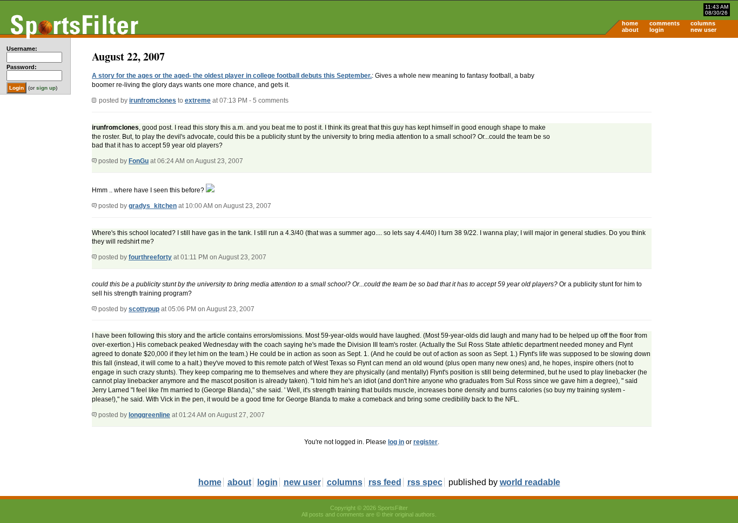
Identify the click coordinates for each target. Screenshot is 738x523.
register (425, 442)
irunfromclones (152, 100)
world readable (530, 482)
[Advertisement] (646, 122)
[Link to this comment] (94, 161)
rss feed (384, 482)
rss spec (424, 482)
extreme (198, 100)
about (630, 29)
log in (396, 442)
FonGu (139, 161)
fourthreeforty (150, 257)
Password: (21, 67)
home (630, 23)
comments (664, 23)
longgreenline (149, 415)
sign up (46, 88)
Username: (21, 48)
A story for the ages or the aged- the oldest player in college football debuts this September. (232, 75)
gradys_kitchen (153, 206)
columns (702, 23)
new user (703, 29)
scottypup (144, 309)
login (656, 29)
